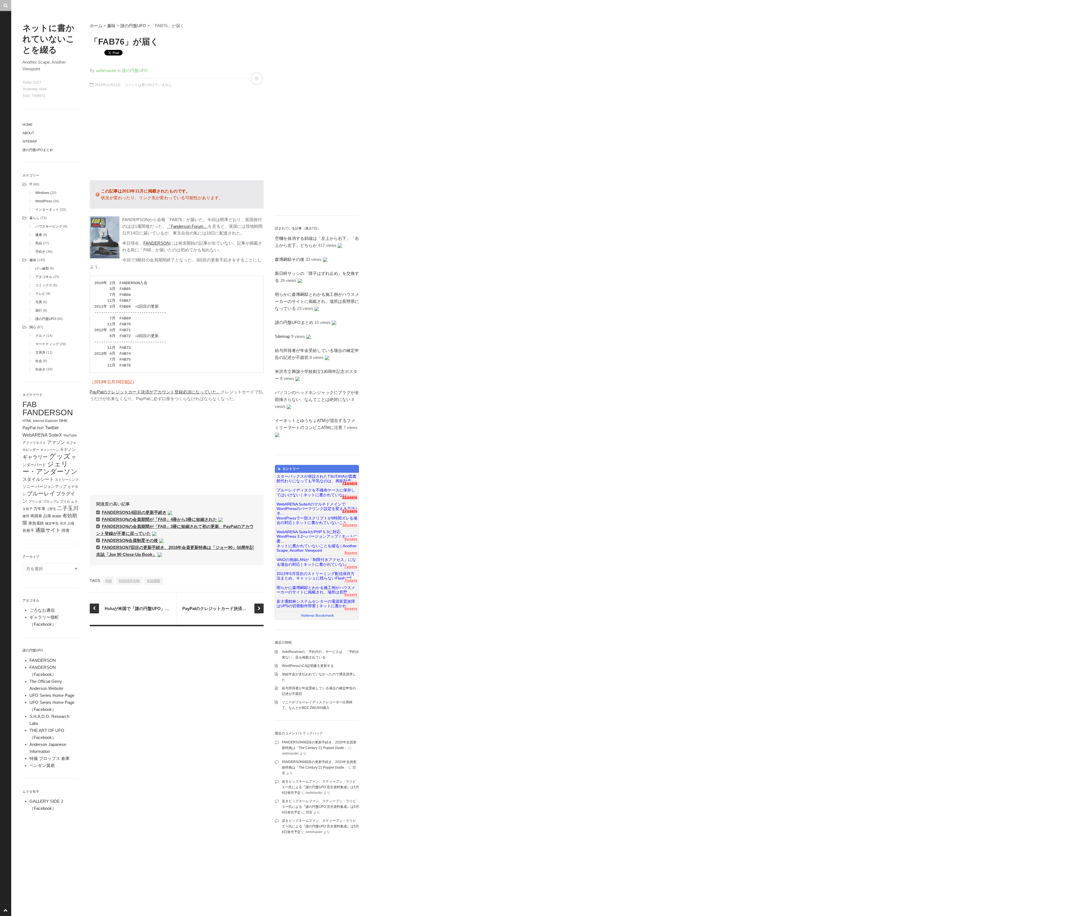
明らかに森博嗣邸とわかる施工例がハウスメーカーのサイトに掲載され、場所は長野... (316, 590)
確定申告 (52, 523)
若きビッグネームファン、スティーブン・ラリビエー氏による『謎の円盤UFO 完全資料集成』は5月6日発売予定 (320, 787)
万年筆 (39, 508)
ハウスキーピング (48, 226)
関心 (32, 327)
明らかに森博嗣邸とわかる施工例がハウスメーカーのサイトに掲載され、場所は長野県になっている (317, 301)
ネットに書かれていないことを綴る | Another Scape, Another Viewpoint (317, 548)
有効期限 (153, 581)
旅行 (38, 310)
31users (349, 497)
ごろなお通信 (42, 610)
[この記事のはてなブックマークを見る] (170, 512)
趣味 (32, 260)
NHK (63, 421)
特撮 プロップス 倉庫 (49, 758)
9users (350, 539)
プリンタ (35, 502)
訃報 (71, 523)
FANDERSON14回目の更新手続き (134, 512)
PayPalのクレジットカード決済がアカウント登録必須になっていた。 (155, 391)
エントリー (290, 469)
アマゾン (56, 442)
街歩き (40, 369)
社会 (38, 361)
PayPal (29, 427)
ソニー (28, 486)
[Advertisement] (177, 137)
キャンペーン (49, 449)
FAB (29, 404)
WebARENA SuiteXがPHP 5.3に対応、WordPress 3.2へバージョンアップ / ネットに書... (317, 534)
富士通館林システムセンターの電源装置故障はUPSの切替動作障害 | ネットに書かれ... (316, 603)
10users (349, 525)
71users (349, 483)
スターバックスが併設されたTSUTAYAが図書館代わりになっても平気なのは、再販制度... (316, 478)
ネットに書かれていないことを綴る (48, 38)
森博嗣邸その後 (289, 259)
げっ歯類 (42, 268)
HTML (27, 421)
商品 (38, 243)
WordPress (43, 201)
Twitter (52, 427)
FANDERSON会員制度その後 (130, 540)
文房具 (40, 352)
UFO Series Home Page (51, 695)
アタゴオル (43, 277)
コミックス (43, 285)
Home (27, 125)
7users (350, 567)
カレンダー (30, 450)
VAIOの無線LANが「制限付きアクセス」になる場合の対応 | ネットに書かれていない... (316, 562)
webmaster (106, 70)
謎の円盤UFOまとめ (37, 150)
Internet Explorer (45, 421)
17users (349, 511)
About (28, 133)
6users (350, 594)
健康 (38, 235)
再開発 (36, 516)
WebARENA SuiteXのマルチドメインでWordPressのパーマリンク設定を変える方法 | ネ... (317, 506)
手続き (40, 252)
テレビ (40, 294)
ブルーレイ (41, 493)
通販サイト (48, 530)
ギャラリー (35, 457)
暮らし (34, 218)
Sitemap (29, 141)
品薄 (47, 516)
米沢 (63, 523)
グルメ (40, 336)
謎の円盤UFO (45, 319)
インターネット (47, 210)
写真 (38, 302)
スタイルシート (38, 479)
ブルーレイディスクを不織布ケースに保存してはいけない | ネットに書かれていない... (316, 492)
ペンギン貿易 (42, 765)
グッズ (60, 456)
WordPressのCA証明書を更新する (308, 666)
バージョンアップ (51, 486)
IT (30, 184)
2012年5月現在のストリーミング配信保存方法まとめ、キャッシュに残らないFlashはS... (316, 576)
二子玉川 (67, 508)
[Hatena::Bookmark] (317, 616)
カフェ (71, 443)
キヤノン (68, 449)
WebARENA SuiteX (42, 434)
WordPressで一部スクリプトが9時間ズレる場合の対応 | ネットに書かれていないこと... (317, 520)
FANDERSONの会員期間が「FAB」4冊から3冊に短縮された (159, 519)
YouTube (70, 435)
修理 (25, 516)
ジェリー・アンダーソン (50, 467)
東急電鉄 (36, 523)
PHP (40, 428)
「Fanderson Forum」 (187, 226)
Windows (42, 193)
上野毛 (51, 509)
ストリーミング (67, 480)
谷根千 (28, 530)
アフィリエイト (34, 443)
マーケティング (47, 344)
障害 (66, 530)
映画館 (56, 516)
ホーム (96, 25)
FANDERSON (47, 412)
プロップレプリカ (56, 502)
